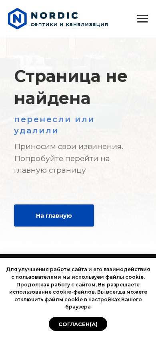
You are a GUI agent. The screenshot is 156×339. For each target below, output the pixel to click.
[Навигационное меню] (142, 19)
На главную (54, 215)
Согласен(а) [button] (78, 324)
